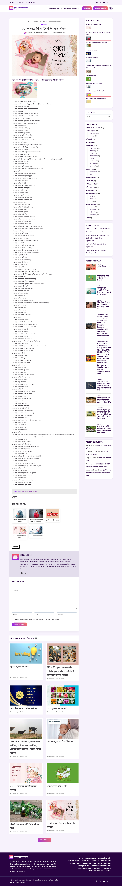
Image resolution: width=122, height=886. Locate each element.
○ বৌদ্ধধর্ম (90, 198)
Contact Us (20, 2)
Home (29, 21)
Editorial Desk (31, 32)
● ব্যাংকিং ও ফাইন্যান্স (91, 177)
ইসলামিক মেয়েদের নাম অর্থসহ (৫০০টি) (94, 83)
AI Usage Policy (83, 866)
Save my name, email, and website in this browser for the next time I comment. (37, 619)
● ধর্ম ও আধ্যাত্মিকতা (91, 193)
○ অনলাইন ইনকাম (92, 172)
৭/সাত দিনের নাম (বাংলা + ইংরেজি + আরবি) (95, 91)
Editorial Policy (75, 863)
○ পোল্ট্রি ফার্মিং (91, 212)
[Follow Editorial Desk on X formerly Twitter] (25, 573)
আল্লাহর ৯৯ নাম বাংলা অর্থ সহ (24, 708)
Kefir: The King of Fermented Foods (98, 228)
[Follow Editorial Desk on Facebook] (21, 573)
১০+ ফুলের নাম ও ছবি (56, 708)
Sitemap (87, 8)
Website (60, 614)
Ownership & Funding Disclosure (89, 868)
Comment (16, 590)
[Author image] (25, 33)
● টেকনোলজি (89, 139)
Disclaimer (107, 868)
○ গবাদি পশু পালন (92, 209)
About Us (12, 2)
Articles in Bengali (73, 860)
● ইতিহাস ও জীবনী (90, 184)
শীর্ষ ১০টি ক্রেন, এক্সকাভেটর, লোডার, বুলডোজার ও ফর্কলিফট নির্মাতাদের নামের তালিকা (60, 671)
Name (15, 614)
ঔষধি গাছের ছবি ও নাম (57, 786)
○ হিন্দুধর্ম (90, 196)
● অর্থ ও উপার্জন (90, 169)
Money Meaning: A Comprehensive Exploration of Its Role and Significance (97, 238)
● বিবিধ (87, 218)
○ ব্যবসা (90, 174)
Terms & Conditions (96, 871)
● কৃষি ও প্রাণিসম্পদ (91, 204)
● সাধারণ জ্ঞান (89, 181)
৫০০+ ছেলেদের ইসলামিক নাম (60, 741)
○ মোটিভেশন (91, 153)
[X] (100, 2)
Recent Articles (100, 8)
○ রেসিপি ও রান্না (92, 161)
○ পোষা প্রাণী (91, 158)
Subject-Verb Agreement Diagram (97, 232)
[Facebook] (97, 2)
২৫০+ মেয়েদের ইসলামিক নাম (92, 57)
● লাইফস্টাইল (35, 21)
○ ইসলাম (23, 712)
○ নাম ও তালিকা (42, 21)
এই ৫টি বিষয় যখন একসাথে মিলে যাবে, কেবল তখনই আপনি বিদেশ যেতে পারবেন (98, 472)
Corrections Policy (89, 863)
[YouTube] (104, 2)
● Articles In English (93, 127)
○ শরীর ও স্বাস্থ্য (92, 148)
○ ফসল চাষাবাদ (92, 214)
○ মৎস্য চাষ (91, 207)
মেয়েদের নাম (15, 546)
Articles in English (104, 858)
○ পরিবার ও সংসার (92, 156)
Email (37, 614)
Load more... (44, 839)
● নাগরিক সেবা (89, 142)
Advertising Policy (104, 863)
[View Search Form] (111, 8)
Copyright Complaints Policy (101, 866)
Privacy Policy (30, 2)
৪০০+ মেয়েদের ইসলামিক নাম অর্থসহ (93, 24)
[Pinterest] (107, 2)
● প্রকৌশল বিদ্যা (90, 190)
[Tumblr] (110, 2)
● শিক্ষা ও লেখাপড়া (90, 187)
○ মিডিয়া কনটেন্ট (92, 166)
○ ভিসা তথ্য (91, 136)
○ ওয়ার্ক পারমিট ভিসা (93, 133)
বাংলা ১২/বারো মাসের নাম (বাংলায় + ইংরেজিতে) (96, 98)
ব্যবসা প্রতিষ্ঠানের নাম (19, 666)
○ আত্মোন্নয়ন (91, 150)
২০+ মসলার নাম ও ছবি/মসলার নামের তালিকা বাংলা (96, 42)
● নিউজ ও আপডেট (90, 131)
